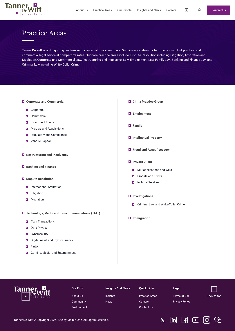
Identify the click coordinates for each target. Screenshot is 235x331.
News (108, 301)
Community (79, 301)
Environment (79, 307)
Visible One (74, 320)
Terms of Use (181, 296)
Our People (124, 10)
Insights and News (149, 10)
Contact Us (219, 10)
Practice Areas (102, 10)
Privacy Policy (181, 301)
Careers (171, 10)
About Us (82, 10)
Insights (110, 296)
